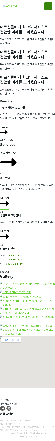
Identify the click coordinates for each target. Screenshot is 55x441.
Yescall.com (32, 436)
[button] (4, 131)
